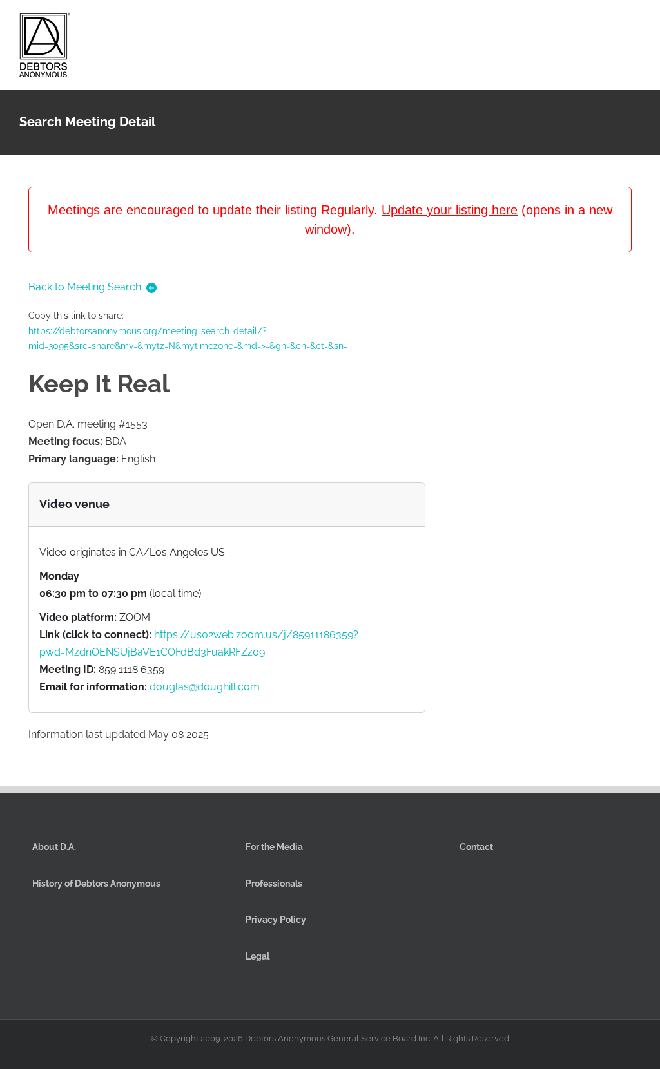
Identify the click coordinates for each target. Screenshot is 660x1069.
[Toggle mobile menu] (635, 25)
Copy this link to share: (187, 330)
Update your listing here (450, 210)
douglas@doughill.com (205, 687)
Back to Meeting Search (84, 287)
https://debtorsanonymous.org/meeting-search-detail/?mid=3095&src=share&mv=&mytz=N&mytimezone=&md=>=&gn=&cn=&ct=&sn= (187, 339)
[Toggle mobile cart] (589, 25)
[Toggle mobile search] (612, 25)
